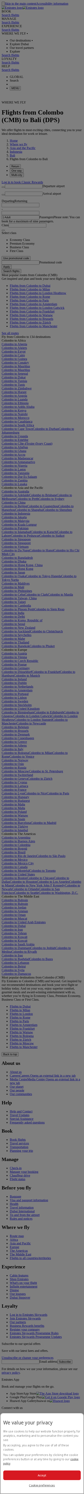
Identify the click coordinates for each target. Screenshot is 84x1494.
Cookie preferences (42, 1485)
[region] (42, 1453)
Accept (42, 1475)
